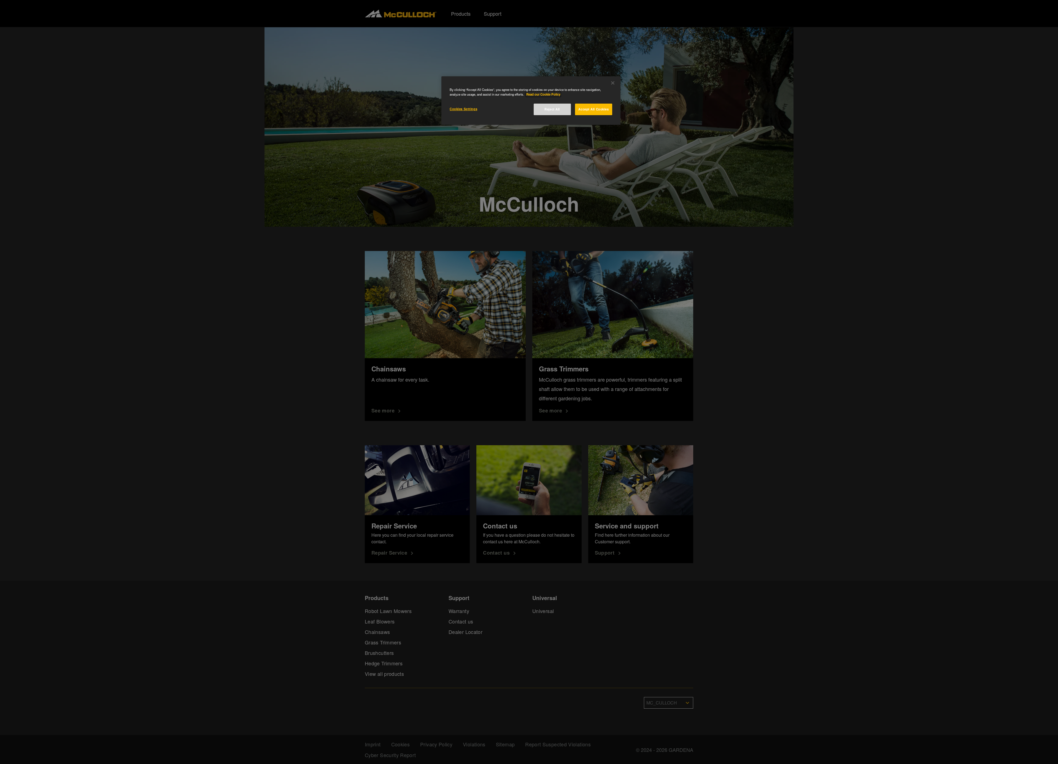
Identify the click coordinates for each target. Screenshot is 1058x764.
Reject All (552, 109)
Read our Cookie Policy (543, 94)
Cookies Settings (463, 109)
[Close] (613, 83)
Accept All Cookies (593, 109)
